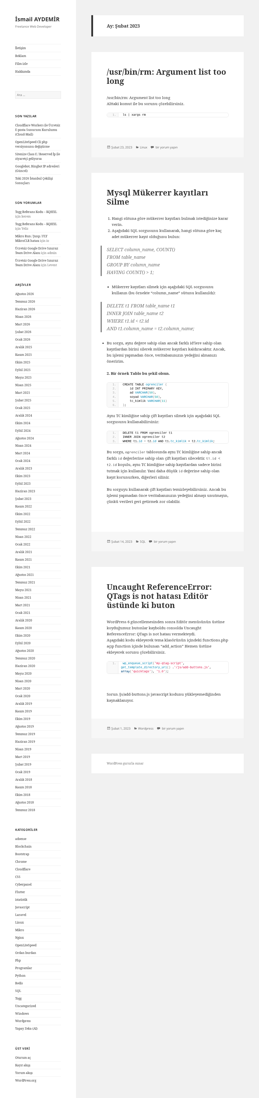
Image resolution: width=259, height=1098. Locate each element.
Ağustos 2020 (24, 651)
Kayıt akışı (22, 1065)
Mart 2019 (22, 757)
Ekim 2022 (22, 514)
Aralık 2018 (23, 779)
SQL (18, 991)
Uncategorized (25, 1006)
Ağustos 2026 (24, 294)
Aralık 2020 (23, 620)
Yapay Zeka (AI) (26, 1028)
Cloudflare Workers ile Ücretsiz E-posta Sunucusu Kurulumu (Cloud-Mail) (37, 129)
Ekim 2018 (22, 795)
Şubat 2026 (23, 332)
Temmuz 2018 (25, 810)
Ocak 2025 (22, 408)
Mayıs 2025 (23, 377)
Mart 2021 (22, 605)
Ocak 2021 (22, 613)
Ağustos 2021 (24, 575)
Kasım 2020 (23, 628)
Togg (18, 998)
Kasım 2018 (23, 787)
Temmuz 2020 (25, 658)
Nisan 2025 (23, 385)
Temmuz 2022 (25, 529)
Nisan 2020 (23, 681)
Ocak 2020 (22, 696)
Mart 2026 (22, 324)
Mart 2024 (22, 453)
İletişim (20, 48)
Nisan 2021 (23, 597)
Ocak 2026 (22, 339)
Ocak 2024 (22, 461)
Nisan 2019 (23, 749)
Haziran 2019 (25, 741)
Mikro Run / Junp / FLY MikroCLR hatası (31, 238)
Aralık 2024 (23, 415)
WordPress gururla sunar (125, 763)
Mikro (19, 930)
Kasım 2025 (23, 354)
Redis (19, 983)
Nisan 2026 (23, 317)
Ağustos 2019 (24, 726)
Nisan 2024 (23, 445)
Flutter (20, 892)
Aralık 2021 (23, 552)
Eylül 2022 (23, 521)
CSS (17, 877)
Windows (22, 1013)
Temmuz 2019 (25, 734)
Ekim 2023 (22, 476)
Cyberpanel (23, 884)
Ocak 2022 (22, 544)
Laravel (20, 915)
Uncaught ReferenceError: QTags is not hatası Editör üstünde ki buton (159, 595)
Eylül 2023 (23, 483)
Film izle (21, 64)
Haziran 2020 (25, 666)
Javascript (22, 907)
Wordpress (23, 1021)
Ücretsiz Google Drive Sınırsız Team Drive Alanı (36, 250)
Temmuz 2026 (25, 301)
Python (20, 975)
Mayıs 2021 (23, 590)
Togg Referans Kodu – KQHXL (36, 212)
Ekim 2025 (22, 362)
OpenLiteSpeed (25, 945)
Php (18, 960)
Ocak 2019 (22, 772)
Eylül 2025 (23, 370)
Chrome (21, 861)
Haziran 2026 (25, 309)
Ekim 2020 (22, 635)
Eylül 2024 (23, 430)
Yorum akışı (24, 1073)
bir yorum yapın (166, 147)
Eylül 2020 (23, 643)
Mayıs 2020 (23, 673)
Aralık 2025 (23, 347)
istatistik (21, 899)
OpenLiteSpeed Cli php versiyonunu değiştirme (32, 144)
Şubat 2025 (23, 400)
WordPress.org (25, 1080)
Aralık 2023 (23, 468)
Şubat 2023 (23, 499)
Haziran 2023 (25, 491)
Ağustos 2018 (24, 802)
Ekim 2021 (22, 567)
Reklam (20, 56)
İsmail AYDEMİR (37, 19)
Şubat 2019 (23, 764)
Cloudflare (22, 869)
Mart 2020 (22, 688)
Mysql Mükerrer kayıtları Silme (157, 197)
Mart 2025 (22, 392)
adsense (20, 839)
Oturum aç (23, 1057)
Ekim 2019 (22, 719)
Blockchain (23, 846)
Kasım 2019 (23, 711)
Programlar (23, 968)
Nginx (19, 937)
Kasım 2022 (23, 506)
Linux (19, 922)
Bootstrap (22, 854)
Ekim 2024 (22, 423)
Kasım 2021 (23, 559)
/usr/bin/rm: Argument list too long (166, 76)
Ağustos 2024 (24, 438)
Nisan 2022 (23, 537)
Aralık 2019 (23, 703)
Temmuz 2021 (25, 582)
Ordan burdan (25, 953)
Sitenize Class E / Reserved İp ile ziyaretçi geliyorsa (37, 156)
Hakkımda (22, 71)
